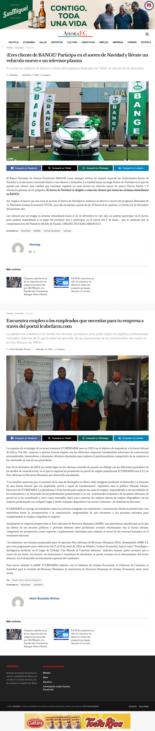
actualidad (25, 230)
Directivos (88, 42)
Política (14, 42)
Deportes (57, 42)
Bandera (47, 681)
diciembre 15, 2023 (44, 349)
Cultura (72, 42)
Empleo (103, 42)
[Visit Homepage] (75, 34)
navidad (67, 230)
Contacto (133, 706)
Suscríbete (144, 706)
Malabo (47, 672)
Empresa (118, 42)
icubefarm (38, 584)
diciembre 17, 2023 (30, 74)
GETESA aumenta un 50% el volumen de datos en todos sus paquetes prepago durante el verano (82, 285)
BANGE (37, 230)
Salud (43, 42)
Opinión (132, 42)
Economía (29, 42)
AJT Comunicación (91, 706)
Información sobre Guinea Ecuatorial (56, 688)
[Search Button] (147, 33)
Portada (9, 47)
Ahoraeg (13, 74)
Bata (45, 677)
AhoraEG (16, 706)
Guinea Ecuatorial (52, 230)
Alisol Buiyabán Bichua (20, 349)
